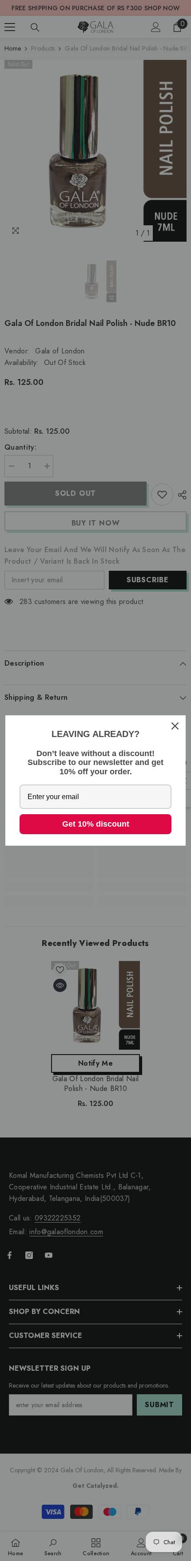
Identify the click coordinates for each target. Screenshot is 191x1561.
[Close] (175, 726)
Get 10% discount (95, 824)
